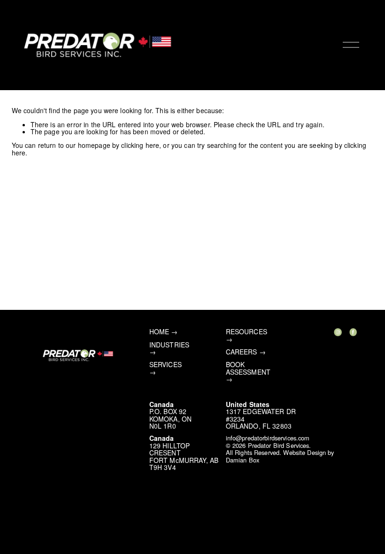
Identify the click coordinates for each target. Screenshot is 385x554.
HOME (159, 331)
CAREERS (241, 351)
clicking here (140, 145)
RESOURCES (246, 331)
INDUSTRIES (169, 344)
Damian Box (242, 460)
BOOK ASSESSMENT (248, 368)
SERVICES (165, 364)
